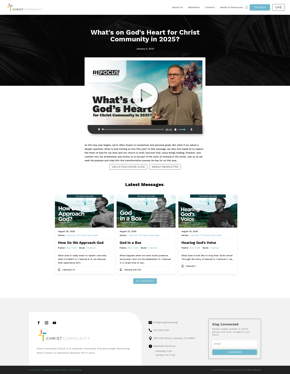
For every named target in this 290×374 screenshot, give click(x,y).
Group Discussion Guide (128, 166)
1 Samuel (90, 248)
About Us (177, 7)
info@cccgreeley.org (165, 322)
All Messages (145, 281)
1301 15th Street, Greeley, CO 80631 (174, 338)
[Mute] (175, 129)
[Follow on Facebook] (38, 322)
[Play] (99, 129)
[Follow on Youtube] (54, 322)
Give (278, 7)
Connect (210, 7)
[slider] (133, 129)
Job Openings (76, 370)
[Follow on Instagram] (46, 322)
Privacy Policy (34, 370)
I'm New (260, 7)
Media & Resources (231, 7)
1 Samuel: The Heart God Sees (82, 235)
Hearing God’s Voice (198, 243)
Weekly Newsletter (165, 166)
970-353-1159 (161, 330)
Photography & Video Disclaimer (55, 370)
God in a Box (130, 243)
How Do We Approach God (80, 243)
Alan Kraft (71, 248)
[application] (141, 129)
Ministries (194, 7)
